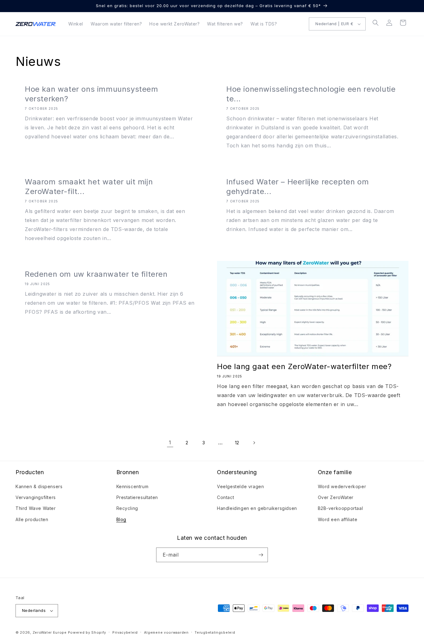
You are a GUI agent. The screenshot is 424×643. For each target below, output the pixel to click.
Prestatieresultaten (137, 497)
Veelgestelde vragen (240, 486)
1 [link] (170, 442)
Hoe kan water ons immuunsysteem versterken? (91, 94)
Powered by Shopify (87, 632)
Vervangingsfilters (36, 497)
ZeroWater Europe (50, 632)
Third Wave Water (36, 508)
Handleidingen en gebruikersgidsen (257, 508)
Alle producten (32, 519)
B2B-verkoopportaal (340, 508)
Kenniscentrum (132, 486)
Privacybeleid (125, 632)
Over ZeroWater (336, 497)
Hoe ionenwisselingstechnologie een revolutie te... (310, 94)
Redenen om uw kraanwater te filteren (96, 274)
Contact (225, 497)
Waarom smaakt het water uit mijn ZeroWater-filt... (89, 186)
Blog (121, 519)
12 (237, 442)
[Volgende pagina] (254, 443)
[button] (375, 23)
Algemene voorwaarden (166, 632)
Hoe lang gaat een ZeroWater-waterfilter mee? (304, 366)
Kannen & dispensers (39, 486)
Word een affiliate (338, 519)
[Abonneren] (261, 555)
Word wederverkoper (342, 486)
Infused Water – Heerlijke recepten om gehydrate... (297, 186)
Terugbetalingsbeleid (215, 632)
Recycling (127, 508)
